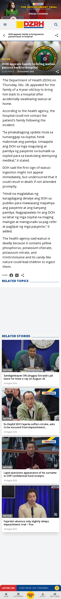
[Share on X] (17, 275)
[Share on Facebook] (11, 275)
